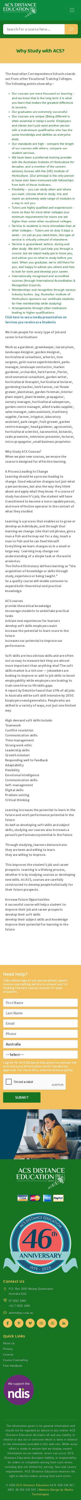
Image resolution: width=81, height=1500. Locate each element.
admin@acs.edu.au (21, 1312)
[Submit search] (71, 29)
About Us (9, 1343)
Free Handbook (12, 1365)
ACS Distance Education (32, 1485)
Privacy (8, 1348)
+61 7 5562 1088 (19, 1305)
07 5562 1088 (17, 1300)
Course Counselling (15, 1360)
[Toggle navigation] (72, 10)
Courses (8, 1354)
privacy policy (63, 1070)
